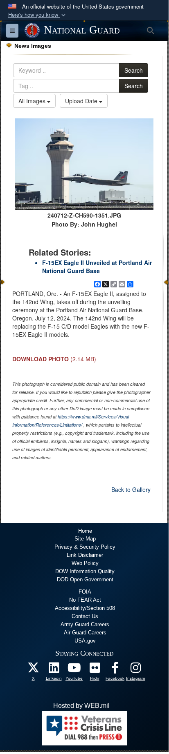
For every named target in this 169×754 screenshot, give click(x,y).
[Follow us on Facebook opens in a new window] (115, 669)
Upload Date (82, 101)
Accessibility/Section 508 (85, 608)
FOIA (85, 592)
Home (85, 531)
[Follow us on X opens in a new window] (33, 669)
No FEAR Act (85, 600)
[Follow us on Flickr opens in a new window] (94, 669)
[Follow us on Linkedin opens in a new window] (53, 669)
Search (133, 70)
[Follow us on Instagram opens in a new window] (135, 669)
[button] (37, 15)
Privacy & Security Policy (84, 547)
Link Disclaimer (85, 555)
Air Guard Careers (85, 632)
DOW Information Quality (85, 571)
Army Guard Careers (85, 624)
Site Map (85, 539)
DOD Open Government (85, 579)
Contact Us (85, 616)
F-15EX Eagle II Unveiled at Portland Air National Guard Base (97, 266)
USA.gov (85, 641)
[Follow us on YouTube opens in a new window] (74, 669)
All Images (32, 101)
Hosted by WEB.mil (81, 705)
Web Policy (85, 563)
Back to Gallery (131, 489)
